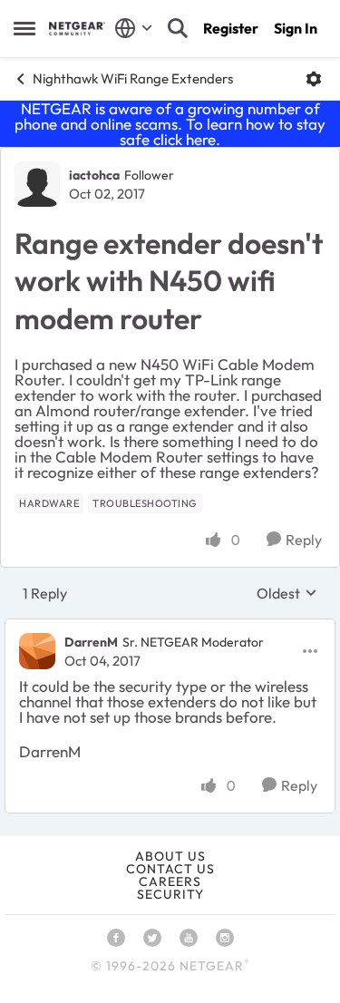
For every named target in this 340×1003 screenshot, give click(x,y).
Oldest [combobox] (287, 593)
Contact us (170, 869)
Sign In (295, 28)
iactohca (94, 175)
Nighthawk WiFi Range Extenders (133, 78)
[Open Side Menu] (24, 28)
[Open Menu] (313, 79)
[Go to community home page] (77, 28)
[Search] (178, 28)
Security (170, 894)
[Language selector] (133, 28)
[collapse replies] (170, 627)
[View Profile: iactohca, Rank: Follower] (37, 184)
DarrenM (91, 642)
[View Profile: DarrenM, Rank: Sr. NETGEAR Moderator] (37, 651)
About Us (170, 856)
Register (230, 28)
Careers (170, 881)
